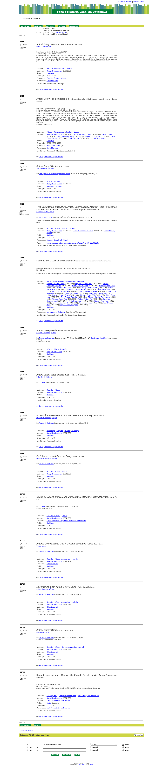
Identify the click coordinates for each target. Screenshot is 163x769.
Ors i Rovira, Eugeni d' (69, 297)
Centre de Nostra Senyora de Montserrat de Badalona (66, 521)
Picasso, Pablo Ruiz (59, 299)
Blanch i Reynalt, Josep (65, 136)
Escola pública (52, 696)
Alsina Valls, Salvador (43, 632)
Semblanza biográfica (98, 338)
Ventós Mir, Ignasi (85, 303)
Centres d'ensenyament (67, 281)
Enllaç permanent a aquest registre (51, 89)
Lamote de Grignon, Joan (82, 134)
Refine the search (60, 32)
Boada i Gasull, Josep (80, 286)
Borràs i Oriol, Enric (64, 288)
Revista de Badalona (46, 338)
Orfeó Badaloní (52, 564)
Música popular (59, 68)
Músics (69, 68)
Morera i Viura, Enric (92, 136)
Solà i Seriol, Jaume (76, 301)
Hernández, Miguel (71, 293)
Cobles (76, 132)
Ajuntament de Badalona (56, 312)
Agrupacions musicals (69, 559)
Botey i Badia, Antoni (43, 47)
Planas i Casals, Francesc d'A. (99, 297)
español (129, 2)
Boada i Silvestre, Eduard (45, 212)
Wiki (91, 764)
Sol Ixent (42, 382)
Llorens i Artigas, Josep (61, 295)
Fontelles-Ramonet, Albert (56, 78)
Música (64, 228)
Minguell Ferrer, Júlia (88, 295)
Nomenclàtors (52, 281)
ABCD (84, 764)
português (121, 2)
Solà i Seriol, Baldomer (44, 377)
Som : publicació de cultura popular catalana (54, 174)
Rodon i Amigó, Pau (85, 299)
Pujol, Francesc (74, 138)
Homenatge (51, 431)
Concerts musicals (53, 516)
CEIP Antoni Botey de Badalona (58, 701)
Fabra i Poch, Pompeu (60, 291)
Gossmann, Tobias (53, 145)
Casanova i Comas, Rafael (76, 289)
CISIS (79, 764)
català (142, 2)
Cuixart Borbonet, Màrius (45, 589)
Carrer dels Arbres (45, 217)
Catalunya (50, 73)
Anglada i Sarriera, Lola (83, 284)
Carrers (64, 647)
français (136, 2)
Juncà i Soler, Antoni (97, 138)
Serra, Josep (107, 134)
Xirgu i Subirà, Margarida (69, 305)
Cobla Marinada (52, 81)
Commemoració (93, 696)
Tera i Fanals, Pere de (60, 303)
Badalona (50, 186)
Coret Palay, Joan (103, 289)
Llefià (49, 703)
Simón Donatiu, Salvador (45, 168)
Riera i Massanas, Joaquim (83, 231)
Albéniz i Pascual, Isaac (56, 284)
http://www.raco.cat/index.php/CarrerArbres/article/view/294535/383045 (73, 243)
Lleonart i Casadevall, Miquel (57, 240)
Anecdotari (82, 696)
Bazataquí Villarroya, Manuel (46, 333)
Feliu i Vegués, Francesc (88, 291)
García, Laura (41, 546)
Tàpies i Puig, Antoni (101, 301)
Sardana (50, 68)
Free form (140, 735)
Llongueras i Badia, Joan (98, 293)
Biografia (50, 228)
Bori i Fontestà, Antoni (107, 286)
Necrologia (75, 431)
